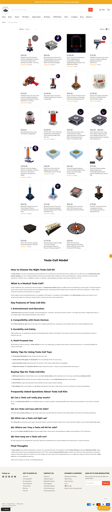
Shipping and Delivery (71, 476)
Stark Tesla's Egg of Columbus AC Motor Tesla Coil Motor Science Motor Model (99, 97)
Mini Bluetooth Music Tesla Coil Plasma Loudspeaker (29, 133)
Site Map (25, 488)
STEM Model (57, 17)
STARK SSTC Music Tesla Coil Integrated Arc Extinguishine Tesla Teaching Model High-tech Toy (53, 134)
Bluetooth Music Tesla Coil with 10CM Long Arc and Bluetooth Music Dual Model (75, 208)
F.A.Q (66, 483)
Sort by (21, 29)
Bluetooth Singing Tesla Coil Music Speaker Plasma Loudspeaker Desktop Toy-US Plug (29, 209)
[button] (102, 10)
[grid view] (106, 29)
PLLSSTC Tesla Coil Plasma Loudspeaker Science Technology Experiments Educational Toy (98, 209)
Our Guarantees (27, 481)
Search (3, 504)
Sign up (106, 483)
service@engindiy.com (36, 460)
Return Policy (68, 479)
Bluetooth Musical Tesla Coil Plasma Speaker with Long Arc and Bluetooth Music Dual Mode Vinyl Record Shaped (53, 60)
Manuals (25, 491)
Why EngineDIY (27, 479)
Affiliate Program (48, 479)
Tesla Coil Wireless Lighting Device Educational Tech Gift (29, 243)
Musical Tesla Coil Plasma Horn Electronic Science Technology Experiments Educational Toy (76, 97)
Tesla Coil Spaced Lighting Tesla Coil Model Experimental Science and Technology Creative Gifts (76, 170)
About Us (89, 17)
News (82, 17)
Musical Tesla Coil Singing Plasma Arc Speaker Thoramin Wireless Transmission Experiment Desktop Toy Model (30, 171)
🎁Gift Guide (68, 486)
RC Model (47, 17)
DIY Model (25, 17)
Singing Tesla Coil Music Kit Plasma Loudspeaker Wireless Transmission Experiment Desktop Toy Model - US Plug (30, 60)
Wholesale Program (49, 486)
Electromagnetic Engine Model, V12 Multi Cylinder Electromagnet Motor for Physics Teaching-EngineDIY (53, 245)
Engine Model (36, 17)
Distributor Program (49, 481)
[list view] (109, 29)
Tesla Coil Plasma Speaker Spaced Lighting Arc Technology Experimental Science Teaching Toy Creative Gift (99, 171)
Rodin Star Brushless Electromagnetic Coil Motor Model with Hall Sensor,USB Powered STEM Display (75, 245)
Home (4, 17)
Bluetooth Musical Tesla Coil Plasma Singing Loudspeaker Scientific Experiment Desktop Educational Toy (53, 209)
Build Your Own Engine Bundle (73, 488)
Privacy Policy (27, 486)
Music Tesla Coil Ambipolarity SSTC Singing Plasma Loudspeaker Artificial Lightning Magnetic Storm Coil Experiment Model (76, 61)
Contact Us (47, 476)
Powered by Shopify (7, 507)
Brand (17, 17)
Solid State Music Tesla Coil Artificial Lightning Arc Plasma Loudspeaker (53, 97)
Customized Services (49, 491)
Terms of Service (27, 483)
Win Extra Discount (49, 488)
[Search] (90, 10)
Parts (66, 17)
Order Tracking (69, 481)
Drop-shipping (48, 483)
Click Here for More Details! (71, 2)
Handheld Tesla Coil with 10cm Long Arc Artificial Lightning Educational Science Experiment (99, 60)
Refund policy (20, 504)
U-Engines (74, 17)
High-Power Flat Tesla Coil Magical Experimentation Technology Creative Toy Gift (52, 170)
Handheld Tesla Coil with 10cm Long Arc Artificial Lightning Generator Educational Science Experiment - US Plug (30, 98)
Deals (10, 17)
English (105, 498)
